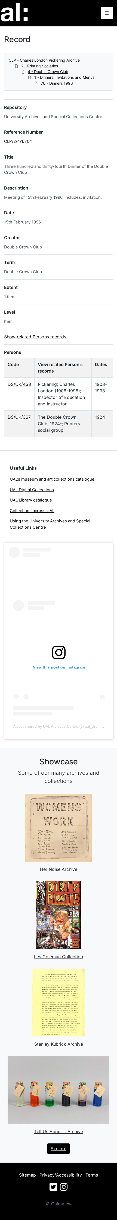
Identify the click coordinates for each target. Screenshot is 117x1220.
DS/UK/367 (19, 417)
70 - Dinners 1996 (57, 83)
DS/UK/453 (19, 384)
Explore (58, 1148)
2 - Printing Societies (39, 66)
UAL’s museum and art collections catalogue (52, 479)
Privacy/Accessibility (60, 1175)
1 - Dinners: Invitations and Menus (64, 77)
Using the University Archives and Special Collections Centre (50, 524)
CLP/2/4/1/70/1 (18, 141)
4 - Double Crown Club (48, 71)
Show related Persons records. (35, 336)
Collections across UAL (32, 510)
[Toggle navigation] (107, 13)
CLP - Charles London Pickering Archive (44, 60)
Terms (91, 1175)
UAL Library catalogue (31, 500)
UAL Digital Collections (32, 489)
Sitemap (27, 1175)
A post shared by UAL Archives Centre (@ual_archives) (60, 726)
